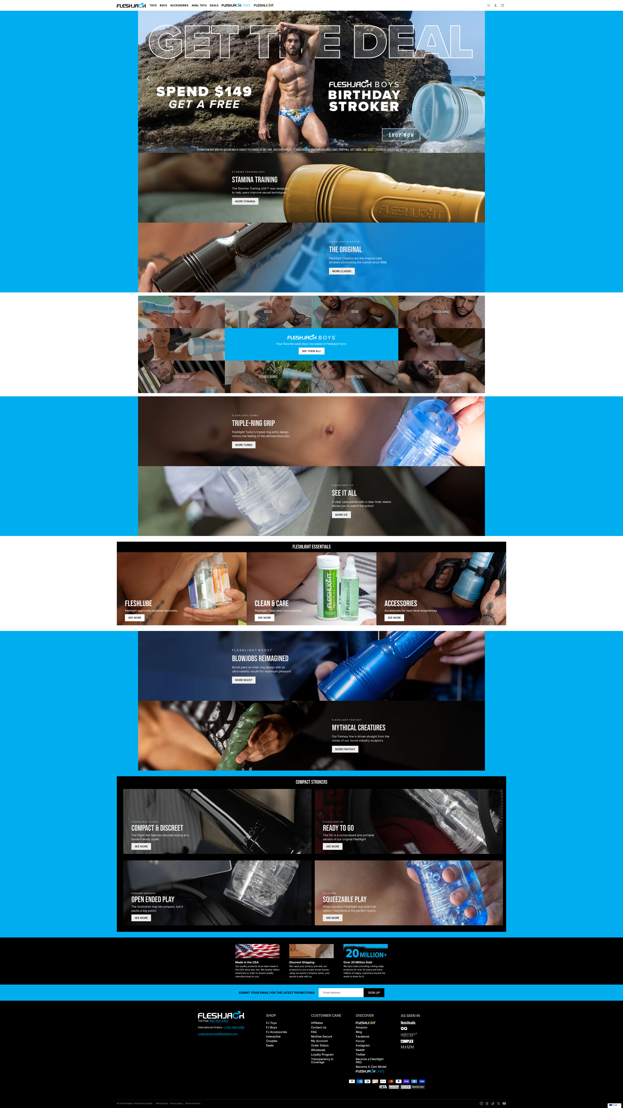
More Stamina (245, 201)
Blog (359, 1032)
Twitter (360, 1054)
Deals (270, 1045)
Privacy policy (176, 1103)
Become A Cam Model (371, 1066)
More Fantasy (345, 749)
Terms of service (192, 1103)
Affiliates (317, 1023)
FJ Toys (271, 1023)
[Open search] (488, 5)
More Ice (341, 514)
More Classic (342, 271)
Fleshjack (128, 1103)
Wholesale (318, 1050)
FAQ (314, 1032)
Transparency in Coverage (322, 1060)
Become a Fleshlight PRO (370, 1060)
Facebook (362, 1036)
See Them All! (311, 351)
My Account (319, 1041)
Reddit (360, 1050)
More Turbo (243, 445)
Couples (271, 1041)
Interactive (273, 1036)
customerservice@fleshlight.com (218, 1033)
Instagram (363, 1045)
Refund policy (162, 1103)
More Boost (243, 680)
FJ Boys (271, 1027)
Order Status (320, 1045)
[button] (474, 78)
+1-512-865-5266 (233, 1027)
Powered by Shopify (143, 1103)
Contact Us (318, 1027)
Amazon (361, 1027)
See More (134, 617)
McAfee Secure (321, 1036)
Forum (360, 1041)
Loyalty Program (322, 1054)
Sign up (374, 992)
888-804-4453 (219, 1020)
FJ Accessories (276, 1032)
